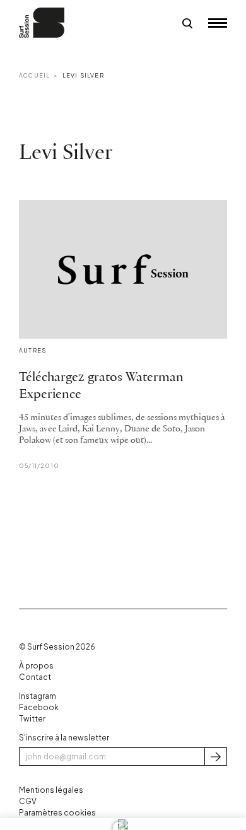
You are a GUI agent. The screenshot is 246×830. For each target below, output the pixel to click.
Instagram (37, 696)
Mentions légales (51, 790)
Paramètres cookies (57, 812)
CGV (28, 801)
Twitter (32, 718)
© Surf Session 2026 (57, 647)
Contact (35, 677)
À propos (36, 665)
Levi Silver (83, 75)
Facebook (39, 707)
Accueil (34, 75)
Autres (32, 350)
